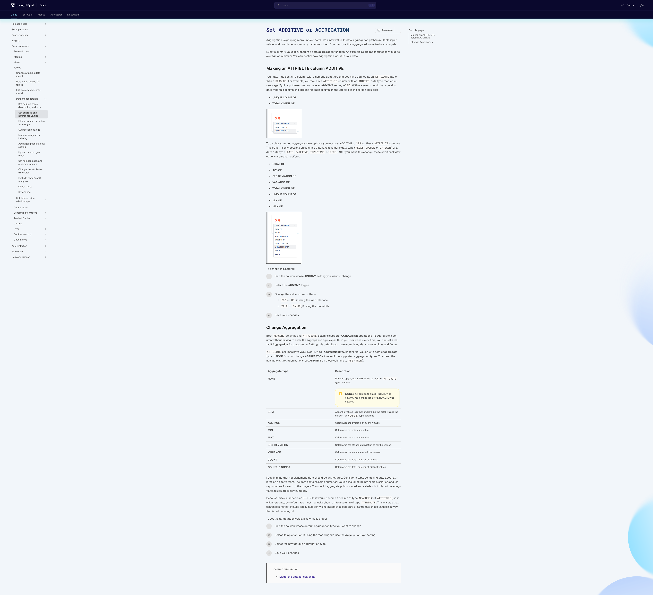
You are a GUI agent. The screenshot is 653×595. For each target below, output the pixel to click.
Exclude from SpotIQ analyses (29, 179)
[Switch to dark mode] (641, 5)
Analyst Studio (22, 218)
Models (18, 56)
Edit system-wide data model (28, 92)
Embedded (73, 14)
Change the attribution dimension (30, 171)
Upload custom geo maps (29, 154)
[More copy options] (398, 30)
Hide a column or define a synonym (31, 123)
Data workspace (20, 46)
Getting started (20, 29)
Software (27, 14)
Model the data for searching (297, 576)
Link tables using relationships (25, 200)
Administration (19, 245)
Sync (16, 228)
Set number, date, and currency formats (30, 162)
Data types (24, 192)
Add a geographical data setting (31, 145)
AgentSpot (56, 14)
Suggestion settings (29, 129)
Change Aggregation (422, 42)
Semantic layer (22, 51)
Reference (17, 251)
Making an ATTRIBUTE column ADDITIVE (423, 36)
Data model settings (27, 98)
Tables (17, 67)
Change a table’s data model (28, 74)
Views (17, 62)
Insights (16, 40)
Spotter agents (20, 35)
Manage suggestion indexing (29, 137)
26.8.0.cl (626, 5)
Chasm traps (25, 186)
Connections (21, 207)
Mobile (41, 14)
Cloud (14, 14)
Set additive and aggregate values (28, 114)
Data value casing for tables (28, 83)
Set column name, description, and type (29, 105)
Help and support (21, 257)
